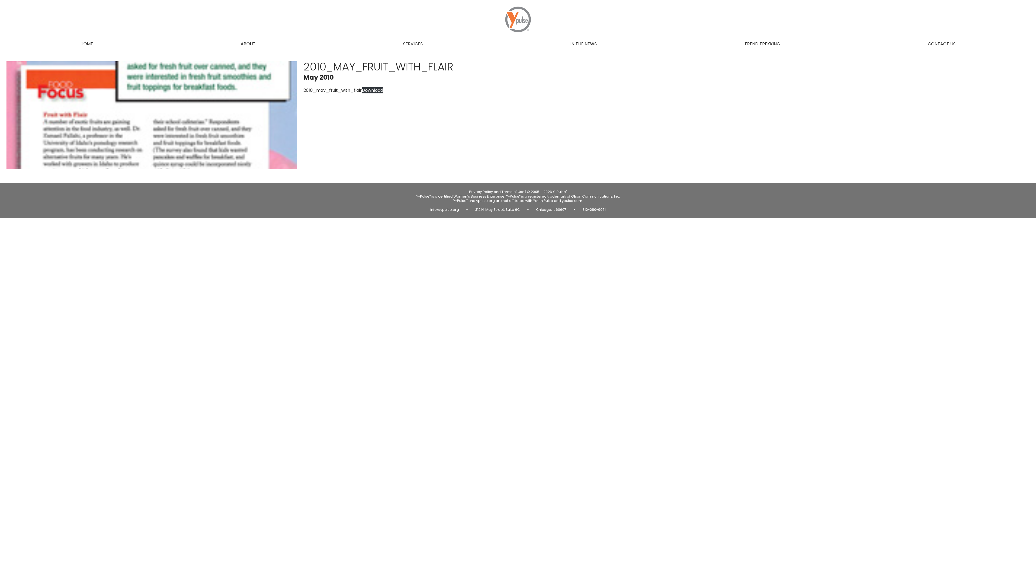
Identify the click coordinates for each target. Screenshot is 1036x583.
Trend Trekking (762, 44)
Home (86, 44)
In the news (583, 44)
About (248, 44)
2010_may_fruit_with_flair (333, 90)
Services (413, 44)
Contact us (942, 44)
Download (372, 90)
